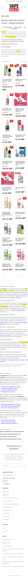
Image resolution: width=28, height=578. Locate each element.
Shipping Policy (6, 494)
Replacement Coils (13, 359)
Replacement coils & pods (8, 391)
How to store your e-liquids (8, 421)
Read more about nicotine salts (9, 44)
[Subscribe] (23, 465)
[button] (21, 7)
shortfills (18, 297)
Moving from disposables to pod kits (10, 404)
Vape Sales (12, 575)
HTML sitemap (6, 519)
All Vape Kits (4, 359)
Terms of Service (6, 513)
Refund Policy (6, 516)
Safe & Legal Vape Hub (8, 507)
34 (19, 276)
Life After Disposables (7, 546)
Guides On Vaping (6, 542)
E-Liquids (22, 359)
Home (4, 528)
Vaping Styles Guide (5, 335)
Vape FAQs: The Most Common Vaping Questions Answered (13, 549)
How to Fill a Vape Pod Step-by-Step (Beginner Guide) (13, 557)
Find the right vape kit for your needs (11, 386)
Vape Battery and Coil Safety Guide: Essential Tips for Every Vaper (13, 562)
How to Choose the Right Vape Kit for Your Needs (13, 566)
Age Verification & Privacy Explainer (10, 498)
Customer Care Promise (8, 501)
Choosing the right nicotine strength (10, 406)
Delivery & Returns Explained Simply (11, 504)
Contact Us (5, 531)
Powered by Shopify (17, 575)
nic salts (11, 297)
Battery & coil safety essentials (9, 423)
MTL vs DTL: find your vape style (9, 407)
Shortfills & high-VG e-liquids (9, 390)
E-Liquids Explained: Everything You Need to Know (14, 553)
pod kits (18, 295)
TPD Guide (17, 345)
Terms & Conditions (7, 510)
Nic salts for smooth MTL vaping (9, 388)
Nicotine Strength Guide (18, 310)
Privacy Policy (6, 491)
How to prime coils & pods (8, 420)
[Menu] (2, 8)
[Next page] (23, 276)
